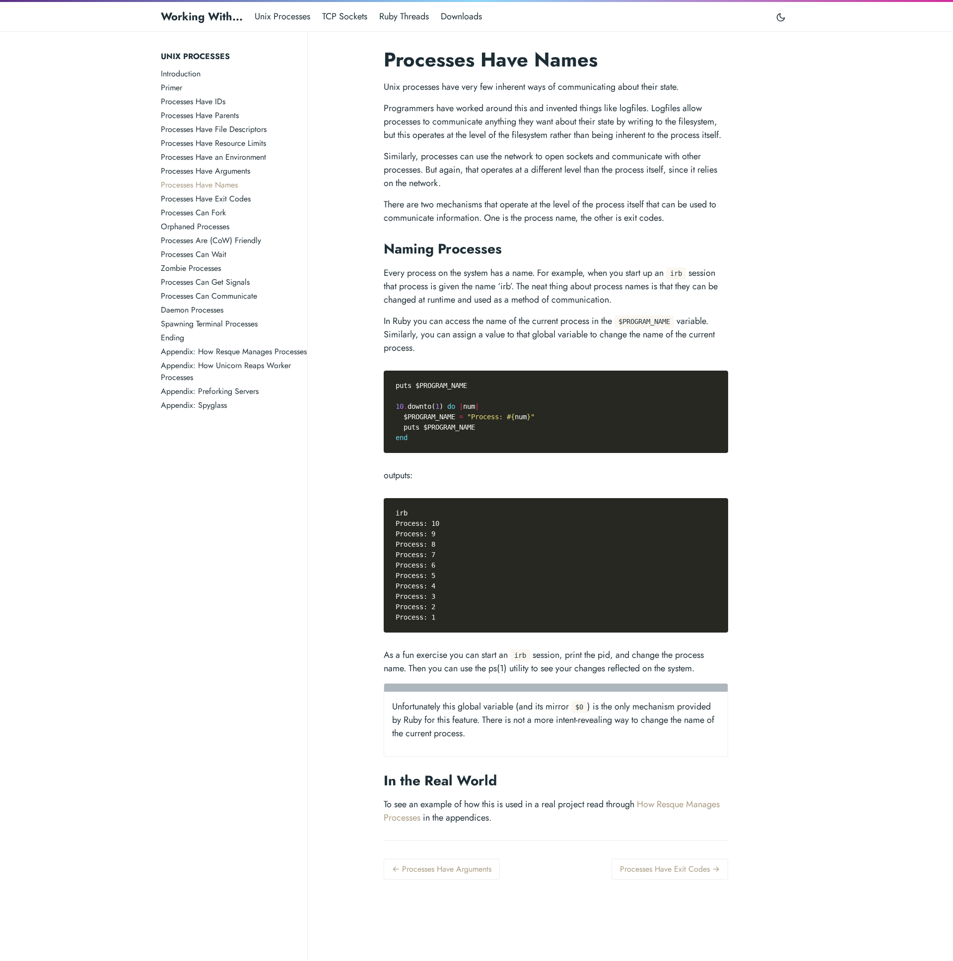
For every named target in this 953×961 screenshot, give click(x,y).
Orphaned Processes (195, 226)
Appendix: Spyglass (194, 405)
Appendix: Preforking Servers (210, 391)
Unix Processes (282, 16)
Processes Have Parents (200, 115)
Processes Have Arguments (205, 171)
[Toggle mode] (781, 16)
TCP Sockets (344, 16)
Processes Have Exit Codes (206, 198)
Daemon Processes (192, 310)
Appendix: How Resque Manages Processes (234, 351)
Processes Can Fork (193, 212)
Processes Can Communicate (209, 296)
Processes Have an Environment (213, 157)
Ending (172, 337)
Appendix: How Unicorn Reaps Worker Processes (226, 371)
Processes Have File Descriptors (214, 129)
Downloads (461, 16)
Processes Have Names (199, 185)
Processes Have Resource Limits (213, 143)
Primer (171, 87)
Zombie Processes (191, 268)
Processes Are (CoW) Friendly (211, 240)
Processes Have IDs (193, 101)
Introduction (181, 73)
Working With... (202, 16)
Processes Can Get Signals (205, 282)
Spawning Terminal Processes (209, 323)
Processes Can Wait (193, 254)
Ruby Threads (404, 16)
